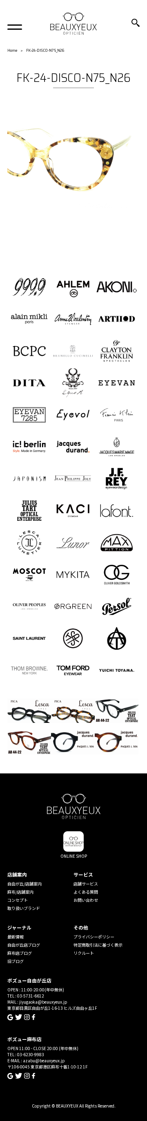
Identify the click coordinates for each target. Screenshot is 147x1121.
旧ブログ (15, 961)
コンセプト (17, 900)
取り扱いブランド (23, 908)
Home (12, 50)
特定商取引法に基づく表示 (98, 945)
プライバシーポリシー (94, 937)
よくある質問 (86, 892)
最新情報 (15, 937)
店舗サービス (86, 884)
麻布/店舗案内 (20, 892)
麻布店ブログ (19, 953)
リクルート (84, 953)
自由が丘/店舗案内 (24, 884)
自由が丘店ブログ (23, 945)
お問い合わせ (86, 900)
